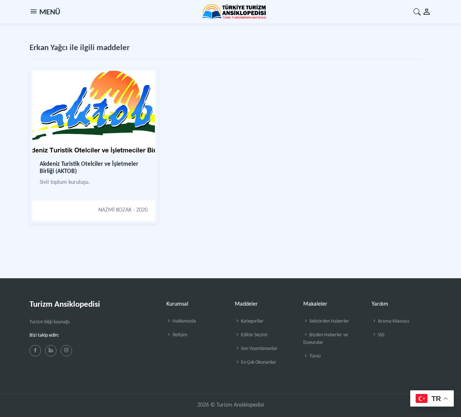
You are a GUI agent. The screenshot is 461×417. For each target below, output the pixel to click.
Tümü (314, 356)
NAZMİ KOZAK (114, 210)
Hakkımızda (183, 321)
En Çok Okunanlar (258, 362)
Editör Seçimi (253, 335)
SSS (380, 335)
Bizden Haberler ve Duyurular (325, 338)
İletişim (179, 335)
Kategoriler (252, 321)
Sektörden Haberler (328, 321)
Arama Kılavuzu (393, 321)
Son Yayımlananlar (259, 348)
